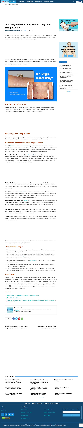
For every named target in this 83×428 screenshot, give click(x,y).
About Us (3, 409)
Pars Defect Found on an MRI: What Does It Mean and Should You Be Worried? (66, 87)
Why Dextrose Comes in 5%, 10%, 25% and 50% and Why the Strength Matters (66, 76)
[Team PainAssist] (10, 310)
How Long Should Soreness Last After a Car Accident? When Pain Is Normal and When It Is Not (66, 82)
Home (6, 4)
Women (70, 56)
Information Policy (25, 418)
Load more (68, 91)
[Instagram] (6, 414)
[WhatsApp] (22, 318)
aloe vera (21, 191)
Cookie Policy (47, 415)
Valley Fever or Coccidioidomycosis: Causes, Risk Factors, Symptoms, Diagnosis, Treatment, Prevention (13, 381)
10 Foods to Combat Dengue (14, 297)
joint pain (23, 256)
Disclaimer (53, 424)
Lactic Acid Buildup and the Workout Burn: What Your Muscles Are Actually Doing (65, 67)
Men (65, 56)
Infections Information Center (13, 4)
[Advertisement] (31, 14)
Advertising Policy (48, 409)
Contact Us (3, 410)
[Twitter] (16, 318)
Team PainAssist (30, 30)
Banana (25, 200)
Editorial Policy (24, 415)
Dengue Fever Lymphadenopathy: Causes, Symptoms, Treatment (23, 295)
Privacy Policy (24, 409)
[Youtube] (12, 414)
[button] (73, 1)
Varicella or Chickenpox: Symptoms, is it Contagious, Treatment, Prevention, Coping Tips (39, 388)
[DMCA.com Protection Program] (5, 418)
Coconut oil (31, 154)
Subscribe (71, 415)
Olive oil (12, 146)
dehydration (33, 260)
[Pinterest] (19, 318)
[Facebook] (13, 318)
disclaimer (17, 310)
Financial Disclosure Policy (49, 412)
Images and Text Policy (26, 412)
